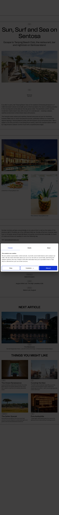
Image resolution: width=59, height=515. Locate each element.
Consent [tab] (10, 247)
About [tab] (48, 247)
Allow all (48, 268)
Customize (29, 268)
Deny (10, 268)
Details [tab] (29, 247)
